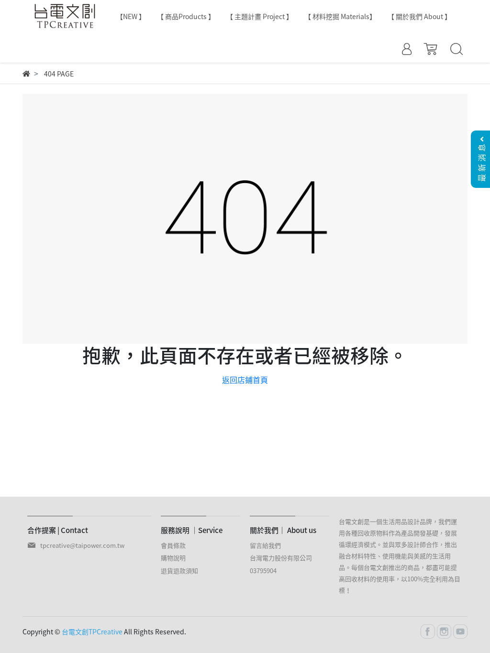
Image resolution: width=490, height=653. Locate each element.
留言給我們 (265, 545)
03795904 (263, 570)
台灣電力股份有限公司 (281, 557)
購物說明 (173, 557)
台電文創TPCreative (92, 631)
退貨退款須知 (179, 570)
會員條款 (173, 545)
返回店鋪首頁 (245, 379)
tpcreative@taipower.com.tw (82, 545)
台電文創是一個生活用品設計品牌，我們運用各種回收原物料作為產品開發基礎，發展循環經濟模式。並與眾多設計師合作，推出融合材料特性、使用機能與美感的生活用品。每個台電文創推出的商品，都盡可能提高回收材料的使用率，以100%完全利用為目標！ (399, 556)
